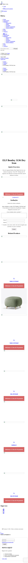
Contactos (5, 31)
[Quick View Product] (14, 278)
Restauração (8, 23)
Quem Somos (6, 20)
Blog (4, 29)
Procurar (15, 48)
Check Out (3, 59)
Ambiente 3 (14, 445)
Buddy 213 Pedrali (14, 281)
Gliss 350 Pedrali (14, 394)
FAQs (4, 30)
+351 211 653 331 (8, 515)
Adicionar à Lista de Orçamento (14, 194)
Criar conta (4, 558)
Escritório (8, 25)
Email (5, 222)
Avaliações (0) (15, 197)
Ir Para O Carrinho (5, 58)
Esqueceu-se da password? (7, 542)
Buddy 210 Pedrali (14, 343)
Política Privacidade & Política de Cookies (10, 525)
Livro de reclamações (5, 527)
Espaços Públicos (9, 28)
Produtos (5, 62)
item (8, 53)
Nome (5, 220)
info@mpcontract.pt (7, 520)
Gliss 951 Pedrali (14, 496)
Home (4, 19)
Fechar (2, 533)
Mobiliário (5, 21)
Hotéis (7, 24)
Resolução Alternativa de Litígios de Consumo (11, 526)
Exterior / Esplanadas (10, 26)
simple (4, 64)
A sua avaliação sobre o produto (14, 212)
